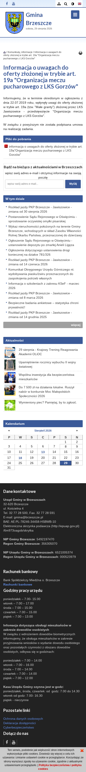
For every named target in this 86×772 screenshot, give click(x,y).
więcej (75, 325)
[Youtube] (13, 3)
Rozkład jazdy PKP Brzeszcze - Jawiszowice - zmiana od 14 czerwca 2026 (40, 262)
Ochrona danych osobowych (23, 718)
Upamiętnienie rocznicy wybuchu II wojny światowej (47, 364)
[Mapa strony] (58, 3)
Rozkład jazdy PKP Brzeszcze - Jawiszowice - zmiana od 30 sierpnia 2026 (40, 209)
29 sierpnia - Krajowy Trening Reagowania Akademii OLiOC (48, 352)
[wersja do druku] (80, 53)
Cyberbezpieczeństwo (18, 727)
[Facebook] (6, 3)
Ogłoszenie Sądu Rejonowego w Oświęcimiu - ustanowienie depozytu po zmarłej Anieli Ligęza (41, 243)
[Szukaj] (65, 3)
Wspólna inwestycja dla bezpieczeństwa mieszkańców (46, 377)
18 (20, 458)
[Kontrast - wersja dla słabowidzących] (72, 3)
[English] (79, 3)
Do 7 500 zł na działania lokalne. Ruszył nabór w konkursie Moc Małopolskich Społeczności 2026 (46, 391)
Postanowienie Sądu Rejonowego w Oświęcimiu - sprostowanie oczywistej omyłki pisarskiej (42, 219)
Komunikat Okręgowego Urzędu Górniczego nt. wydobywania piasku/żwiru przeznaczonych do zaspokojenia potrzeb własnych (41, 274)
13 (43, 452)
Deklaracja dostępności (19, 723)
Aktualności (15, 340)
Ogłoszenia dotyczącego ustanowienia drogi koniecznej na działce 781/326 (39, 252)
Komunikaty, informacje (20, 52)
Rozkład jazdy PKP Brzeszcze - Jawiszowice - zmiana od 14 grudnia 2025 (40, 315)
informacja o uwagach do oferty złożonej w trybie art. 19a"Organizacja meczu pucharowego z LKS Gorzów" (45, 150)
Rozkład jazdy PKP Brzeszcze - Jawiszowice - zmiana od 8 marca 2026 (40, 295)
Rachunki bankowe (17, 584)
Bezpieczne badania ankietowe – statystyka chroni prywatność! (43, 305)
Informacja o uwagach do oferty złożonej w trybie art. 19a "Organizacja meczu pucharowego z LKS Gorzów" (32, 55)
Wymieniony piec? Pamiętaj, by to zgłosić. (48, 402)
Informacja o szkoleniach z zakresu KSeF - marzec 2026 (43, 286)
